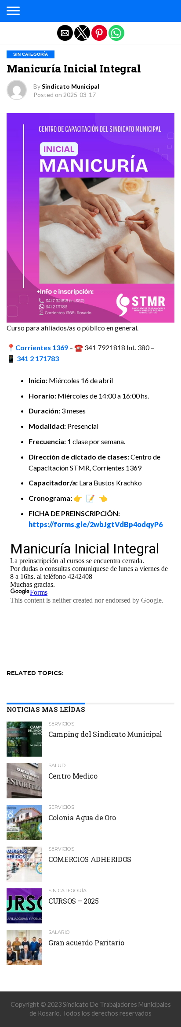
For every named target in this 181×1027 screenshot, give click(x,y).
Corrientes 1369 (41, 347)
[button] (13, 11)
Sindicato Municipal (70, 86)
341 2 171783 (38, 358)
